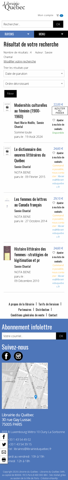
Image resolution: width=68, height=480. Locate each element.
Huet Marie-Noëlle (24, 122)
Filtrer (10, 93)
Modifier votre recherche (20, 61)
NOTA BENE (22, 172)
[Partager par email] (4, 452)
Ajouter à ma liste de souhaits (58, 124)
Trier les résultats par (16, 67)
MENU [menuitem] (42, 34)
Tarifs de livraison (48, 304)
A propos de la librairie (21, 304)
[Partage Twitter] (4, 444)
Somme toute (23, 132)
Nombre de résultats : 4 (18, 52)
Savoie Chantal (22, 167)
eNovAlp (54, 478)
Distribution (42, 309)
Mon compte (45, 15)
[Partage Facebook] (4, 436)
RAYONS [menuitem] (9, 34)
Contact (53, 315)
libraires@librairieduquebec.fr (58, 182)
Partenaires (24, 309)
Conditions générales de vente (27, 315)
